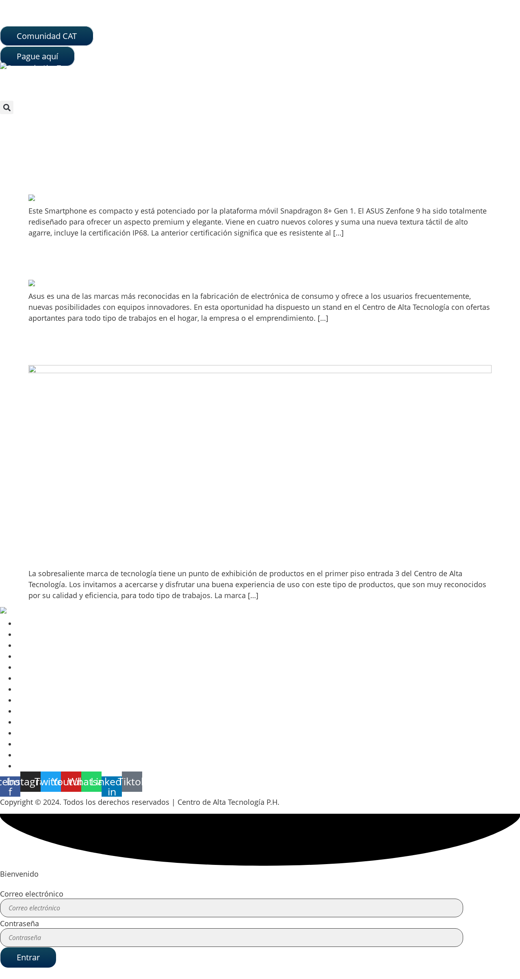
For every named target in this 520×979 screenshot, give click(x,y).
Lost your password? (35, 973)
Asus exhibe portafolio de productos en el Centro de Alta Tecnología (165, 265)
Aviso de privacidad (49, 623)
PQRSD (28, 700)
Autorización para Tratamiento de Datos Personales (104, 634)
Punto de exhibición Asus (77, 350)
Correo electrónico (31, 893)
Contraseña (19, 923)
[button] (6, 107)
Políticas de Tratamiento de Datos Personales (93, 645)
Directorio (33, 711)
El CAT (26, 689)
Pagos (26, 722)
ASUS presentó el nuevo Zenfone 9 (95, 180)
